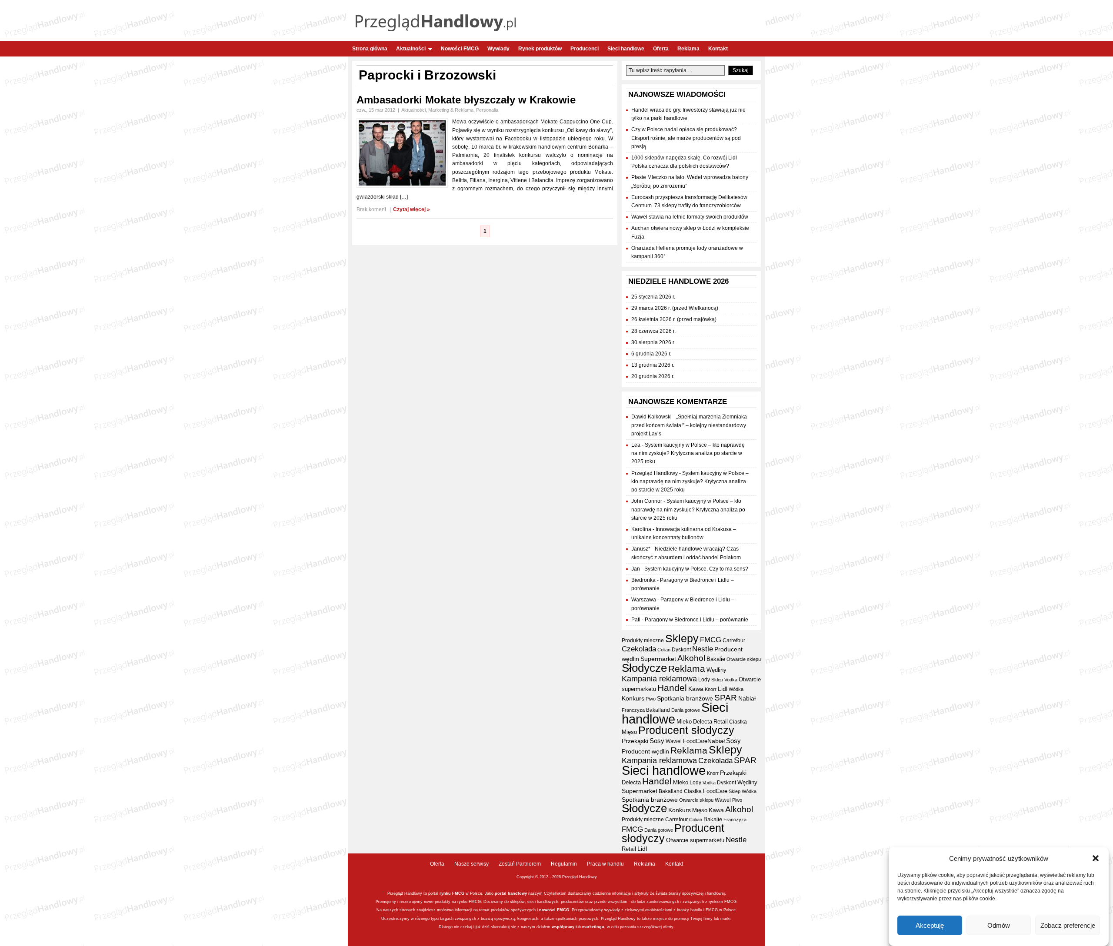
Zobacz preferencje (1067, 925)
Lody (704, 680)
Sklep (717, 679)
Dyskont (681, 650)
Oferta (661, 49)
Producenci (584, 49)
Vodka (730, 679)
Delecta (702, 722)
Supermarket (658, 658)
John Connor (646, 501)
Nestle (702, 649)
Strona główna (369, 49)
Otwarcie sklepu (743, 659)
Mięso (629, 732)
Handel (672, 688)
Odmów (998, 925)
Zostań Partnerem (520, 864)
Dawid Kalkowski (651, 417)
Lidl (722, 688)
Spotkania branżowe (685, 698)
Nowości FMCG (460, 49)
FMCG (710, 640)
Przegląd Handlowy (654, 473)
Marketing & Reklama (450, 110)
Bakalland (658, 710)
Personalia (487, 110)
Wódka (736, 689)
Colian (663, 649)
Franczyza (633, 710)
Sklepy (682, 638)
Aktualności (411, 49)
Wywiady (498, 49)
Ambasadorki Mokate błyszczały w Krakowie (466, 100)
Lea (635, 445)
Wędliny (716, 670)
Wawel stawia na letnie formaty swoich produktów (689, 217)
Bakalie (715, 659)
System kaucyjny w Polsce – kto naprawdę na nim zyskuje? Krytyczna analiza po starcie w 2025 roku (688, 453)
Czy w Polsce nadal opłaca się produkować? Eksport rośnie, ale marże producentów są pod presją (686, 137)
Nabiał (747, 698)
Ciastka (738, 722)
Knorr (710, 689)
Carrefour (734, 640)
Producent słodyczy (686, 730)
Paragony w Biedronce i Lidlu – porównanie (696, 620)
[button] (1095, 858)
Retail (720, 721)
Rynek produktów (540, 49)
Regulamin (564, 864)
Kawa (695, 688)
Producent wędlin (645, 751)
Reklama (688, 49)
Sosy (657, 740)
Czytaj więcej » (411, 209)
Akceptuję (930, 925)
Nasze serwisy (471, 864)
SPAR (725, 697)
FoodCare (695, 741)
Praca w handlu (605, 864)
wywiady (612, 910)
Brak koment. (372, 209)
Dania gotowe (685, 710)
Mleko (684, 721)
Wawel (674, 741)
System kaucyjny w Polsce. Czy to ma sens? (696, 569)
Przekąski (635, 740)
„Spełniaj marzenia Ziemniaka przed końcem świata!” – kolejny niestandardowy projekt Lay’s (689, 425)
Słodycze (644, 667)
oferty (668, 927)
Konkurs (633, 698)
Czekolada (639, 649)
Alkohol (691, 658)
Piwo (651, 698)
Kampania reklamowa (659, 678)
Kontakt (718, 49)
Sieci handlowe (625, 49)
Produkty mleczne (643, 640)
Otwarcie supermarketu (695, 840)
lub (578, 927)
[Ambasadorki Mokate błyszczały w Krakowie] (402, 186)
